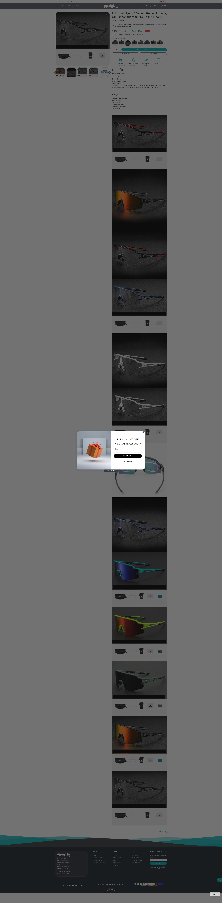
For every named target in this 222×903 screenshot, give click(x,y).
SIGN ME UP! (122, 456)
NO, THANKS (122, 461)
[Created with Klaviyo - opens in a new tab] (111, 470)
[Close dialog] (143, 433)
